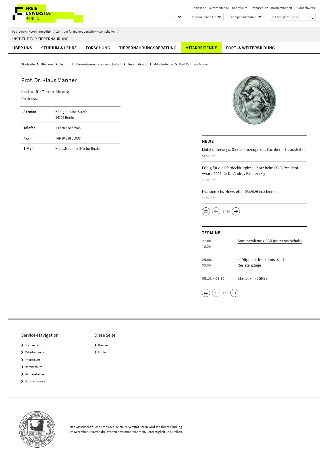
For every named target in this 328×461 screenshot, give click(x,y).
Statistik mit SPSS (253, 278)
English (103, 352)
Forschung (98, 47)
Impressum (239, 8)
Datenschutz (259, 8)
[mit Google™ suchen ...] (311, 17)
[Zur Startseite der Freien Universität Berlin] (45, 13)
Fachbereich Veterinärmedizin (33, 31)
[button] (177, 17)
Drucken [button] (103, 345)
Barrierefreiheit (281, 8)
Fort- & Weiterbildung (250, 47)
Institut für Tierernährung (40, 38)
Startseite (199, 8)
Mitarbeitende (219, 8)
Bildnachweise (305, 8)
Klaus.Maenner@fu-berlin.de (77, 148)
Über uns (22, 47)
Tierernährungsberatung (147, 47)
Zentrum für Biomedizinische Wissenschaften (87, 31)
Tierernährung (137, 64)
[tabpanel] (103, 123)
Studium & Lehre (59, 47)
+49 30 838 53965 (68, 127)
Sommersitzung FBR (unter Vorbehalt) (270, 240)
